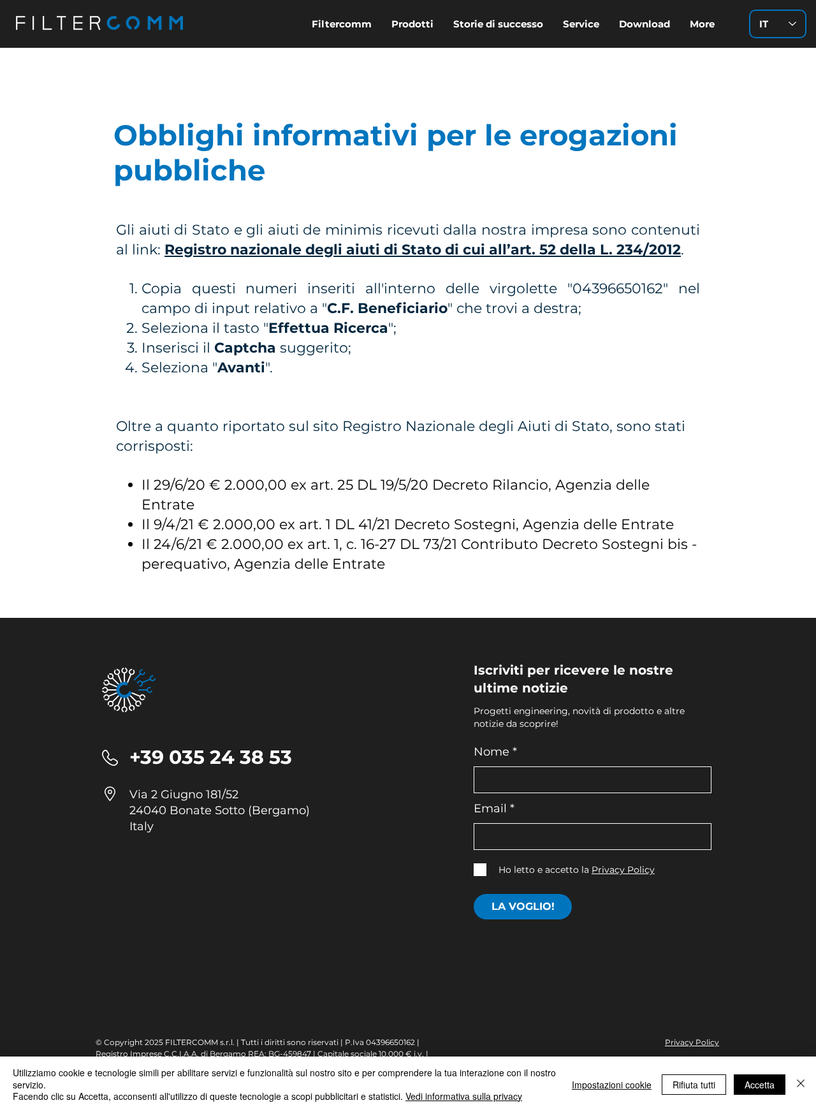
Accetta (760, 1084)
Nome (491, 751)
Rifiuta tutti (694, 1084)
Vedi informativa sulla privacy (463, 1096)
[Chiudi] (800, 1084)
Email (490, 808)
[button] (644, 24)
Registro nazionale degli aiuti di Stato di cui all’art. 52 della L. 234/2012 (422, 249)
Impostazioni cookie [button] (612, 1084)
